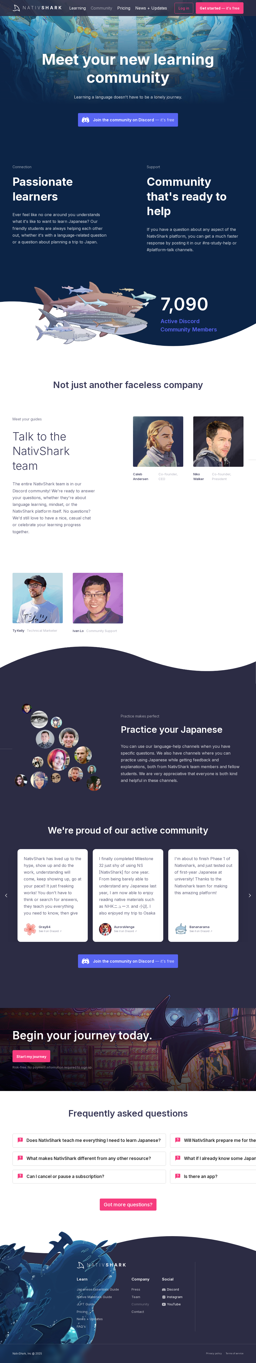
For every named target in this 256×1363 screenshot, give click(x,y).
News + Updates (151, 8)
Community (101, 8)
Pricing (123, 8)
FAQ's (81, 1326)
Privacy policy (214, 1353)
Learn (82, 1279)
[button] (6, 895)
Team (136, 1297)
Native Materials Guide (94, 1297)
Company (141, 1279)
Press (136, 1289)
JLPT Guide (86, 1304)
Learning (77, 8)
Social (168, 1279)
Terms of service (235, 1353)
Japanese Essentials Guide (98, 1289)
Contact (138, 1312)
